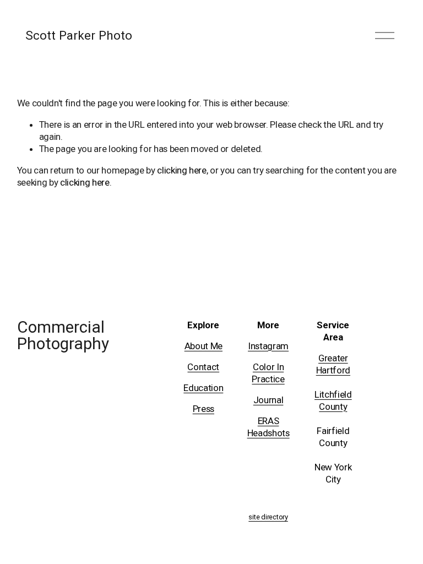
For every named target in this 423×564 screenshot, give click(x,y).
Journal (268, 399)
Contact (203, 366)
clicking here (182, 170)
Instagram (268, 345)
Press (203, 408)
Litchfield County (333, 400)
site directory (268, 517)
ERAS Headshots (268, 426)
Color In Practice (268, 372)
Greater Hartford (333, 364)
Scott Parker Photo (78, 35)
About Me (204, 345)
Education (203, 387)
